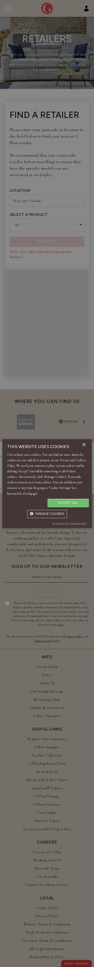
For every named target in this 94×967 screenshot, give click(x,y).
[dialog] (47, 483)
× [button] (84, 445)
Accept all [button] (68, 503)
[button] (47, 514)
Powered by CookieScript (69, 523)
